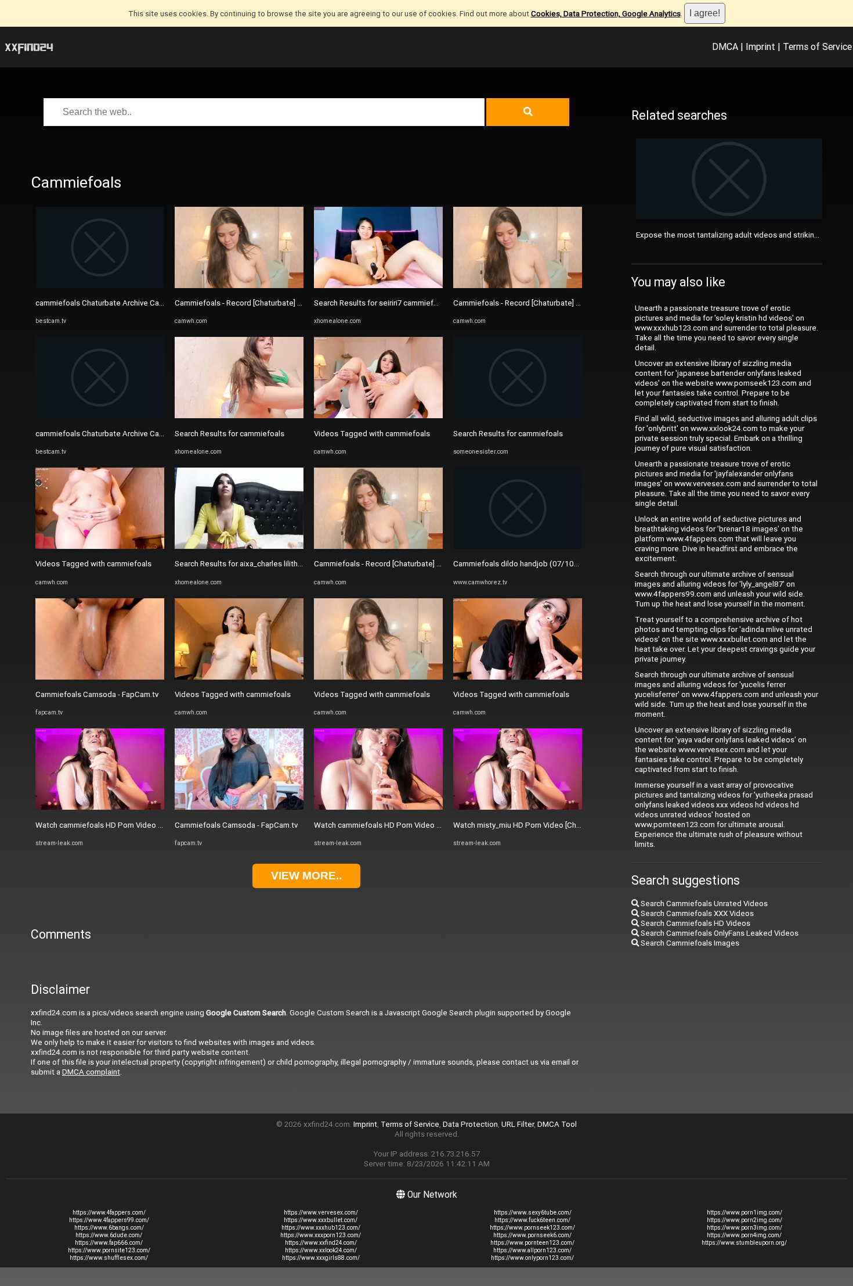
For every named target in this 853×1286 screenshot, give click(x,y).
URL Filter (517, 1124)
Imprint (760, 46)
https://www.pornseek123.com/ (532, 1227)
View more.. (306, 876)
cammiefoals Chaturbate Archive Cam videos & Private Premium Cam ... (157, 434)
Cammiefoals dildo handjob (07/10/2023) (525, 564)
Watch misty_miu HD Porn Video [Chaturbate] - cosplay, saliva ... (561, 825)
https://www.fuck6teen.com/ (532, 1220)
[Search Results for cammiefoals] (239, 416)
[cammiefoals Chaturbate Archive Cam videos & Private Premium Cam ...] (99, 416)
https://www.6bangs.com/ (109, 1227)
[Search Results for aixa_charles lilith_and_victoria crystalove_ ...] (239, 546)
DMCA (725, 46)
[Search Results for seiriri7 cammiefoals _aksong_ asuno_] (378, 285)
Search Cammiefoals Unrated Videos (703, 903)
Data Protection (470, 1124)
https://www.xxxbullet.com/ (320, 1220)
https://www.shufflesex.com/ (109, 1258)
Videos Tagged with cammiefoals (93, 564)
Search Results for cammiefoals (229, 434)
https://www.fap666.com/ (109, 1243)
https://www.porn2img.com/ (744, 1220)
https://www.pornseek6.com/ (532, 1235)
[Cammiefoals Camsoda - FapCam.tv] (99, 677)
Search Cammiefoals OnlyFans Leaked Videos (718, 933)
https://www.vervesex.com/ (321, 1212)
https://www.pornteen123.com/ (532, 1243)
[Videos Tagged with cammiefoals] (99, 546)
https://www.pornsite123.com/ (109, 1250)
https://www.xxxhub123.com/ (320, 1227)
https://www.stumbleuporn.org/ (744, 1243)
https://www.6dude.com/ (108, 1235)
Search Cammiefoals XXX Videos (696, 913)
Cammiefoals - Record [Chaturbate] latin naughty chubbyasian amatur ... (296, 303)
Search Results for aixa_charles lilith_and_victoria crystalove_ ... (282, 564)
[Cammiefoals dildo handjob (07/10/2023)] (517, 546)
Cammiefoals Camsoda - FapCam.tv (96, 694)
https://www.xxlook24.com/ (321, 1250)
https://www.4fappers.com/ (109, 1212)
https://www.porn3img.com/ (744, 1227)
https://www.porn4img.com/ (744, 1235)
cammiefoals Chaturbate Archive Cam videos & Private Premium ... (149, 303)
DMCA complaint (91, 1072)
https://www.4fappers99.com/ (109, 1220)
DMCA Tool (557, 1124)
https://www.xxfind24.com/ (321, 1243)
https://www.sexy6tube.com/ (533, 1212)
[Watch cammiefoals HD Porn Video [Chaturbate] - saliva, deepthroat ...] (99, 807)
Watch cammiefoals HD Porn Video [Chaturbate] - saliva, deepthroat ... (155, 825)
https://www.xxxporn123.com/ (320, 1235)
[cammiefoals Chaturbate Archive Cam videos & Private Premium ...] (99, 285)
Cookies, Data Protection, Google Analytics (606, 14)
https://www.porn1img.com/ (744, 1212)
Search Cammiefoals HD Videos (694, 923)
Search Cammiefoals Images (689, 943)
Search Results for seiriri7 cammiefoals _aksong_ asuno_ (411, 303)
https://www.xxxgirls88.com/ (321, 1258)
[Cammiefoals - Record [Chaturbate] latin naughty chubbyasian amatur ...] (239, 285)
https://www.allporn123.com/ (532, 1250)
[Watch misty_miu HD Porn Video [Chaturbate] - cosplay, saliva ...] (517, 807)
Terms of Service (817, 46)
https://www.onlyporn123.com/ (532, 1258)
